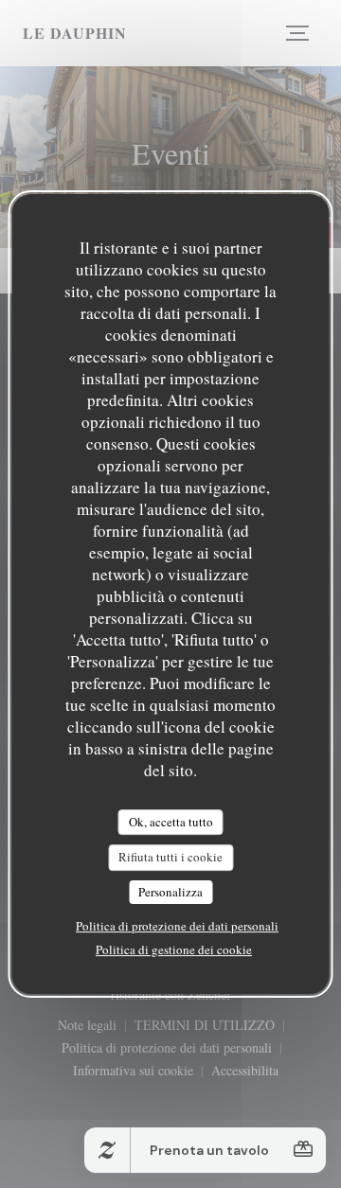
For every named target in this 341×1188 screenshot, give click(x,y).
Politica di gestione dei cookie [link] (174, 949)
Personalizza (170, 891)
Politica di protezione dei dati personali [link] (177, 925)
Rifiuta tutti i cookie (170, 856)
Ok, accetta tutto (171, 821)
